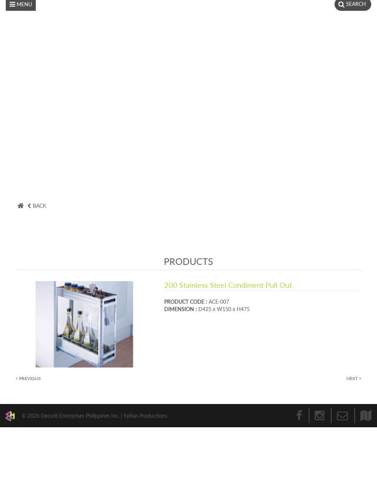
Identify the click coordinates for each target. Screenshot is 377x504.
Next (360, 81)
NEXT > (354, 378)
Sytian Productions (145, 415)
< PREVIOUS (28, 378)
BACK (39, 206)
